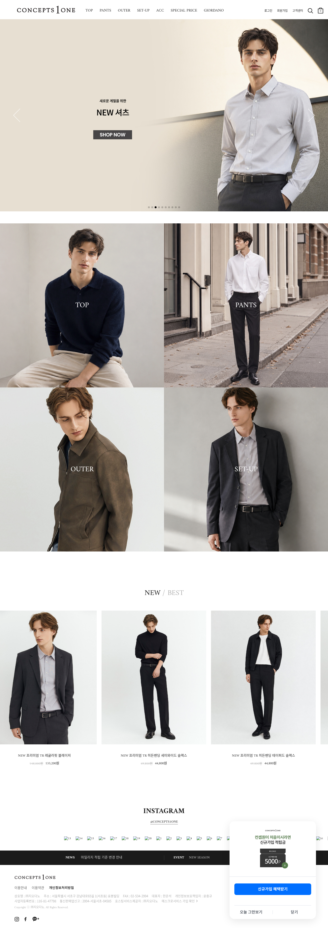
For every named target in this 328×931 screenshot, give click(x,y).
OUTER (124, 10)
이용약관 (38, 888)
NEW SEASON (199, 858)
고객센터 (297, 11)
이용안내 (20, 888)
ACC (160, 10)
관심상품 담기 (101, 615)
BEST (176, 593)
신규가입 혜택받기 (273, 889)
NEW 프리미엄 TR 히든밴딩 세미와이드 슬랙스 (55, 756)
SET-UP (143, 10)
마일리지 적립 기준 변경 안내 (101, 858)
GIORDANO (214, 10)
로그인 (268, 11)
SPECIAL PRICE (184, 10)
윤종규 (207, 896)
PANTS (105, 10)
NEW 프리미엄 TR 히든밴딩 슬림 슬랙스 (273, 756)
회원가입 (282, 11)
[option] (54, 688)
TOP (89, 10)
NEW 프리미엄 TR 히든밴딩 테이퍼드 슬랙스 (164, 756)
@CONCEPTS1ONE (164, 822)
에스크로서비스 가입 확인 (178, 901)
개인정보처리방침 (61, 888)
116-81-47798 (46, 901)
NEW (152, 593)
